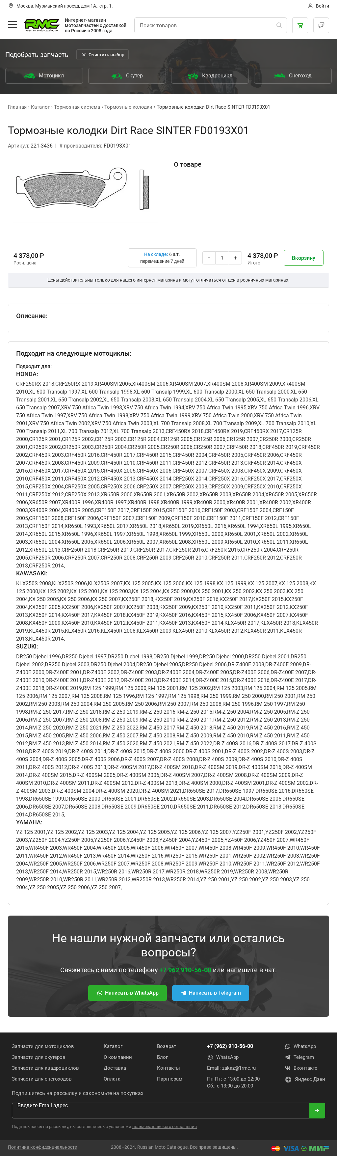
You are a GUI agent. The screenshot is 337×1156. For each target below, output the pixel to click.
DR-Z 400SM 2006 (138, 775)
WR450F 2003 (45, 848)
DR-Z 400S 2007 (140, 759)
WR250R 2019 (216, 871)
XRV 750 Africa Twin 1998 (97, 415)
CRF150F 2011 (224, 518)
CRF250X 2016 (225, 479)
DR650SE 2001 (119, 799)
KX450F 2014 (207, 623)
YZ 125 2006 (186, 832)
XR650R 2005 (281, 494)
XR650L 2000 (207, 534)
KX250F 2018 (137, 599)
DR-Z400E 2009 (283, 664)
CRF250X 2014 (189, 479)
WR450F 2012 (45, 856)
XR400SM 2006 (150, 384)
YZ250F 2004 (45, 840)
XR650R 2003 (215, 494)
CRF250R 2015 (222, 550)
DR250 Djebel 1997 (84, 656)
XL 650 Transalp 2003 (128, 400)
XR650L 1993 (80, 526)
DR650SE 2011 (191, 807)
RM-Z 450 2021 (157, 743)
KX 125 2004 (147, 591)
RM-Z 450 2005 (47, 735)
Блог (162, 1057)
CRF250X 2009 (225, 486)
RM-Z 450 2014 (84, 743)
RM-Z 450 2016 (268, 728)
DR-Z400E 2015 (213, 680)
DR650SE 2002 (155, 799)
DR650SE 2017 (200, 791)
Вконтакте (305, 1068)
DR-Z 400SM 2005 (94, 775)
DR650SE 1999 (46, 799)
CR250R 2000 (275, 439)
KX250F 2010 (207, 607)
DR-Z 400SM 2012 (112, 783)
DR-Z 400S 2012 (48, 767)
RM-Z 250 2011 (194, 720)
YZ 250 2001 (215, 879)
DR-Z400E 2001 (63, 672)
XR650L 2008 (175, 542)
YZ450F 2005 (207, 840)
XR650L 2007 (142, 542)
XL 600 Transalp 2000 (211, 392)
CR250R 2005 (144, 447)
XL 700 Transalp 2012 (86, 431)
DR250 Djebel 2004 (113, 664)
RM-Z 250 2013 (268, 720)
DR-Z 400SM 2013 (156, 783)
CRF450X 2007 (189, 471)
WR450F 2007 (181, 848)
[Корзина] (300, 25)
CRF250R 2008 (118, 558)
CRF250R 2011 (225, 558)
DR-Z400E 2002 (101, 672)
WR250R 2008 (250, 871)
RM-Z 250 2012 (231, 720)
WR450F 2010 (282, 848)
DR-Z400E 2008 (246, 664)
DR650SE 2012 (227, 807)
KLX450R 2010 (189, 631)
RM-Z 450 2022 (194, 743)
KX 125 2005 (139, 583)
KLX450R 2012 (225, 631)
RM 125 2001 (163, 688)
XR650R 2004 (248, 494)
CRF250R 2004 (258, 550)
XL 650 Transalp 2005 (233, 400)
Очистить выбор (106, 54)
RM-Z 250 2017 (47, 712)
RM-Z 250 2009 (121, 720)
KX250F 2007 (110, 607)
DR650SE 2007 (46, 807)
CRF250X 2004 (46, 486)
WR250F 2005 (45, 864)
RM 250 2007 (173, 704)
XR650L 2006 (110, 542)
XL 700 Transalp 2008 (179, 423)
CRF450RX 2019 (224, 431)
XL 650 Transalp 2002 (76, 400)
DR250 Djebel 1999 (175, 656)
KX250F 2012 (273, 607)
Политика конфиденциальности (42, 1147)
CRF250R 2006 (46, 558)
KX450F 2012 (110, 623)
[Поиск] (279, 25)
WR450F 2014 (113, 856)
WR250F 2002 (248, 856)
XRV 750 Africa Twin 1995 (215, 407)
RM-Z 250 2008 (84, 720)
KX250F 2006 (77, 607)
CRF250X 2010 (261, 486)
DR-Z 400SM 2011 (68, 783)
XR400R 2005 (78, 510)
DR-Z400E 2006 (251, 672)
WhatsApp (227, 1057)
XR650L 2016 (210, 526)
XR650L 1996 (77, 534)
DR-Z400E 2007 (289, 672)
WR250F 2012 (282, 864)
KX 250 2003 (271, 591)
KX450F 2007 (273, 615)
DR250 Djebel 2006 (204, 664)
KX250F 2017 (235, 599)
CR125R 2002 (78, 439)
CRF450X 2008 (225, 471)
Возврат (166, 1046)
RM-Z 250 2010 (157, 720)
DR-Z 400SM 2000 (199, 783)
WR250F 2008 (147, 864)
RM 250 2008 (205, 704)
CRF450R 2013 (225, 463)
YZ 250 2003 (277, 879)
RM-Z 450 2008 (157, 735)
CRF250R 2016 (186, 550)
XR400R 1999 (177, 502)
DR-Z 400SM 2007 (181, 775)
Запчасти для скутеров (38, 1057)
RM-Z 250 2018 (84, 712)
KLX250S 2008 (33, 583)
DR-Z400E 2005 (213, 672)
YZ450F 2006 (240, 840)
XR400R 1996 (78, 502)
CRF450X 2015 (82, 471)
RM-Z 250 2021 (84, 728)
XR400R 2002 (275, 502)
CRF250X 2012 (46, 494)
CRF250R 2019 (114, 550)
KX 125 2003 (116, 591)
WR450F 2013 (79, 856)
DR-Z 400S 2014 (87, 751)
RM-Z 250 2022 (121, 728)
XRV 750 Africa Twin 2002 (59, 423)
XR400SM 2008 (225, 384)
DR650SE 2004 (227, 799)
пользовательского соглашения (164, 1126)
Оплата (112, 1079)
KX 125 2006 (170, 583)
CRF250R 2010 (189, 558)
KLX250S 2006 (69, 583)
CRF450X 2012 (82, 479)
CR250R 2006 (177, 447)
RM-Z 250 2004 (231, 712)
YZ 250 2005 (44, 887)
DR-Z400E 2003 (138, 672)
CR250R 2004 (111, 447)
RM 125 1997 (151, 696)
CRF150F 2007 (117, 518)
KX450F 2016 (175, 615)
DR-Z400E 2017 (289, 680)
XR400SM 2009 (263, 384)
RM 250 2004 (76, 704)
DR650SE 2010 (155, 807)
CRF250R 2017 (150, 550)
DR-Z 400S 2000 (165, 751)
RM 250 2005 (109, 704)
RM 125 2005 (292, 688)
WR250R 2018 (182, 871)
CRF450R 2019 (279, 447)
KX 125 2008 (293, 583)
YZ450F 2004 (175, 840)
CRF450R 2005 (225, 455)
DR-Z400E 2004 (176, 672)
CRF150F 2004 (254, 510)
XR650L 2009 (207, 542)
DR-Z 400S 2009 (218, 759)
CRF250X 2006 (118, 486)
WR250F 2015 (181, 856)
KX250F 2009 (175, 607)
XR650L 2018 (145, 526)
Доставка (115, 1068)
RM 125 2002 (195, 688)
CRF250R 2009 (154, 558)
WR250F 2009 (181, 864)
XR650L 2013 (45, 550)
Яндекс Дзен (310, 1079)
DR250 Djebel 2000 (221, 656)
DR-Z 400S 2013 (87, 767)
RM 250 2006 (141, 704)
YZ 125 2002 (62, 832)
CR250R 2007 (209, 447)
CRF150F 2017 (112, 510)
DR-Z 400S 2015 (126, 751)
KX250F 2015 (268, 599)
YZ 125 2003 (93, 832)
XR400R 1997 (111, 502)
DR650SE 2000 (82, 799)
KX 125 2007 (262, 583)
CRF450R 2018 (243, 447)
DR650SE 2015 (46, 815)
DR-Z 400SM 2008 (225, 775)
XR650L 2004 (45, 542)
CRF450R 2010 (118, 463)
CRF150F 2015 (147, 510)
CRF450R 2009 (82, 463)
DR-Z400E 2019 (63, 688)
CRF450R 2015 (154, 455)
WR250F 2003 (282, 856)
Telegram (304, 1057)
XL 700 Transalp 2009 (231, 423)
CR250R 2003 (78, 447)
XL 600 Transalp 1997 (54, 392)
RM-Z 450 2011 (268, 735)
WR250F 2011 (248, 864)
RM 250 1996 (238, 704)
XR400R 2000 (209, 502)
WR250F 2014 (45, 871)
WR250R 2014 (182, 879)
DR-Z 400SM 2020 (116, 791)
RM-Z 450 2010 (231, 735)
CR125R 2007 (242, 439)
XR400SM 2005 (112, 384)
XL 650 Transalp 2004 (181, 400)
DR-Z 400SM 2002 (287, 783)
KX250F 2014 (45, 615)
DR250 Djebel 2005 (158, 664)
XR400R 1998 (144, 502)
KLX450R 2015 (46, 631)
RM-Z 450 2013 (47, 743)
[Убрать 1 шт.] (209, 257)
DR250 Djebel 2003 (67, 664)
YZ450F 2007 (273, 840)
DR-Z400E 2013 (138, 680)
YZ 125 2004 (124, 832)
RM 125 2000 (130, 688)
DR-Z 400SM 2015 (50, 775)
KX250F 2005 (45, 607)
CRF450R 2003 (46, 455)
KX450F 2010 (77, 623)
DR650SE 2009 (119, 807)
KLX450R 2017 (241, 623)
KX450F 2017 (77, 615)
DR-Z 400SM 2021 (160, 791)
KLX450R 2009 (154, 631)
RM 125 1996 (119, 696)
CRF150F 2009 (153, 518)
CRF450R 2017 (118, 455)
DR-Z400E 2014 (176, 680)
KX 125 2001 (85, 591)
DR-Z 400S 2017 (271, 743)
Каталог (113, 1046)
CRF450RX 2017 (263, 431)
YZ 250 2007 (106, 887)
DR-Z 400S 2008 (179, 759)
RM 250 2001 (280, 696)
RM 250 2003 (44, 704)
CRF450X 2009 (261, 471)
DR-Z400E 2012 (101, 680)
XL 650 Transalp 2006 (285, 400)
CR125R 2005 (177, 439)
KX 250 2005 (44, 599)
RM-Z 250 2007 (47, 720)
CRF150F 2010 (188, 518)
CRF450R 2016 (82, 455)
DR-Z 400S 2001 (205, 751)
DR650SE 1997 (236, 791)
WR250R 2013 (148, 879)
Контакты (168, 1068)
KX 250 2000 (178, 591)
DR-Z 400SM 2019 (216, 767)
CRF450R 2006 (261, 455)
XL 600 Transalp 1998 (107, 392)
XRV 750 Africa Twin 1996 (278, 407)
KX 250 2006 (75, 599)
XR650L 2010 (240, 542)
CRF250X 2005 (82, 486)
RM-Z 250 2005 (268, 712)
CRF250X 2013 (82, 494)
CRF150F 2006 (82, 518)
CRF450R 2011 (154, 463)
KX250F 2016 (203, 599)
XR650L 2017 (113, 526)
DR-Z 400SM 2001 (243, 783)
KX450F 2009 (45, 623)
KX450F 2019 (142, 615)
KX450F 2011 (142, 623)
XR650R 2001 (150, 494)
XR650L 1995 (276, 526)
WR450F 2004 (79, 848)
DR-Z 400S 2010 (257, 759)
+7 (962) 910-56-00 (230, 1046)
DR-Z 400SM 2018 (172, 767)
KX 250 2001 (209, 591)
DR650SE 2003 (191, 799)
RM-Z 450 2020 (121, 743)
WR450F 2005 (113, 848)
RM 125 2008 (87, 696)
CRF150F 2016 (183, 510)
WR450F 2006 (147, 848)
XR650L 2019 (178, 526)
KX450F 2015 (207, 615)
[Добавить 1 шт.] (235, 257)
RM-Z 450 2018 (194, 728)
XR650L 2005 (77, 542)
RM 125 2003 (227, 688)
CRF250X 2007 (154, 486)
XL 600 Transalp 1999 (159, 392)
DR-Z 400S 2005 (61, 759)
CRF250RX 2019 (74, 384)
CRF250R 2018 (79, 550)
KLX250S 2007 (105, 583)
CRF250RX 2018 (35, 384)
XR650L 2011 (273, 542)
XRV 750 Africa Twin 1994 (153, 407)
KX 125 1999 (231, 583)
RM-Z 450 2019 (231, 728)
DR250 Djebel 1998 (130, 656)
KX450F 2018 (110, 615)
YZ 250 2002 (246, 879)
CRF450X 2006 (154, 471)
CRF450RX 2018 (185, 431)
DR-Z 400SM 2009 (269, 775)
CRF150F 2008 (46, 518)
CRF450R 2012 (189, 463)
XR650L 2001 (240, 534)
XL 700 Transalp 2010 (283, 423)
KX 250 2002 (240, 591)
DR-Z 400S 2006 (101, 759)
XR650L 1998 (142, 534)
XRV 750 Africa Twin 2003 (121, 423)
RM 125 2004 (259, 688)
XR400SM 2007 (187, 384)
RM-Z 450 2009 (194, 735)
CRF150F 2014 (46, 526)
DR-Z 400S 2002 (244, 751)
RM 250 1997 (270, 704)
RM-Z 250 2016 (157, 712)
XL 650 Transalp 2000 (264, 392)
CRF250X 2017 (261, 479)
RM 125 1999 (98, 688)
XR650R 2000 (117, 494)
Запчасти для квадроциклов (45, 1068)
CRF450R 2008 (46, 463)
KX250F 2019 (170, 599)
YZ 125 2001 (31, 832)
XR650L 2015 (45, 534)
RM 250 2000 (248, 696)
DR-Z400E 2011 (63, 680)
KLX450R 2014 (46, 639)
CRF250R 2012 (261, 558)
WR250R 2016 (113, 871)
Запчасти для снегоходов (42, 1079)
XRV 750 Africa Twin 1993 (91, 407)
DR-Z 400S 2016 (232, 743)
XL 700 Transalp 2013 (139, 431)
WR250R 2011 (79, 879)
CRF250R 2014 (46, 566)
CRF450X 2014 (154, 479)
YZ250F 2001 (248, 832)
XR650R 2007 (45, 502)
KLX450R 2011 (261, 631)
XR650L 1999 (175, 534)
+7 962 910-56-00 (185, 970)
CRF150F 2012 (259, 518)
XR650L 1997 (110, 534)
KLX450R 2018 (277, 623)
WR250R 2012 (114, 879)
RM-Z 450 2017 (157, 728)
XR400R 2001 (242, 502)
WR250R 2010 (45, 879)
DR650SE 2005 (263, 799)
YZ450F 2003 (142, 840)
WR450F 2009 (248, 848)
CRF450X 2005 (118, 471)
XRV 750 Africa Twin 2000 (222, 415)
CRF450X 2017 (46, 471)
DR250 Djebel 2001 (267, 656)
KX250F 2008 (142, 607)
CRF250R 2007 (82, 558)
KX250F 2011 (240, 607)
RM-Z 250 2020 (47, 728)
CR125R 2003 (111, 439)
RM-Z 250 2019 (121, 712)
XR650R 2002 (182, 494)
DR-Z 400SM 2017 (128, 767)
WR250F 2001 (214, 856)
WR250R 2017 (148, 871)
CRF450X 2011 (46, 479)
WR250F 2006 (79, 864)
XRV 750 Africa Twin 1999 (160, 415)
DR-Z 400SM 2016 (260, 767)
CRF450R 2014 (261, 463)
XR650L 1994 (243, 526)
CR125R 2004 (144, 439)
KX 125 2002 (54, 591)
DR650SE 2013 (263, 807)
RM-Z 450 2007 (121, 735)
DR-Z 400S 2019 (48, 751)
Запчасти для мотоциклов (43, 1046)
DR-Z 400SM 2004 (73, 791)
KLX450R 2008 (118, 631)
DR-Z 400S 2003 (283, 751)
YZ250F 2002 (281, 832)
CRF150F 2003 (218, 510)
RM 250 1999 (216, 696)
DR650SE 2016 (273, 791)
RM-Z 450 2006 (84, 735)
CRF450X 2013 (118, 479)
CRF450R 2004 (189, 455)
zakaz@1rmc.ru (239, 1068)
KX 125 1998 (201, 583)
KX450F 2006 (240, 615)
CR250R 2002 (45, 447)
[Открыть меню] (12, 24)
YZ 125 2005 (155, 832)
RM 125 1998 (183, 696)
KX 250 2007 (106, 599)
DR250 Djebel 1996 (38, 656)
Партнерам (169, 1079)
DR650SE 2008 (82, 807)
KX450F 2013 (175, 623)
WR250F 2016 (147, 856)
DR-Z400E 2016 (251, 680)
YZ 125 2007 (217, 832)
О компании (118, 1057)
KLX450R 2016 (82, 631)
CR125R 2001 (45, 439)
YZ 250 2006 (75, 887)
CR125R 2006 (209, 439)
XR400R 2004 (45, 510)
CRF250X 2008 (189, 486)
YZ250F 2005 (77, 840)
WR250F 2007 (113, 864)
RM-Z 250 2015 (194, 712)
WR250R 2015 (79, 871)
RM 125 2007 (54, 696)
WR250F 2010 (214, 864)
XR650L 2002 (273, 534)
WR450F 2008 (214, 848)
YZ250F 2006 (110, 840)
